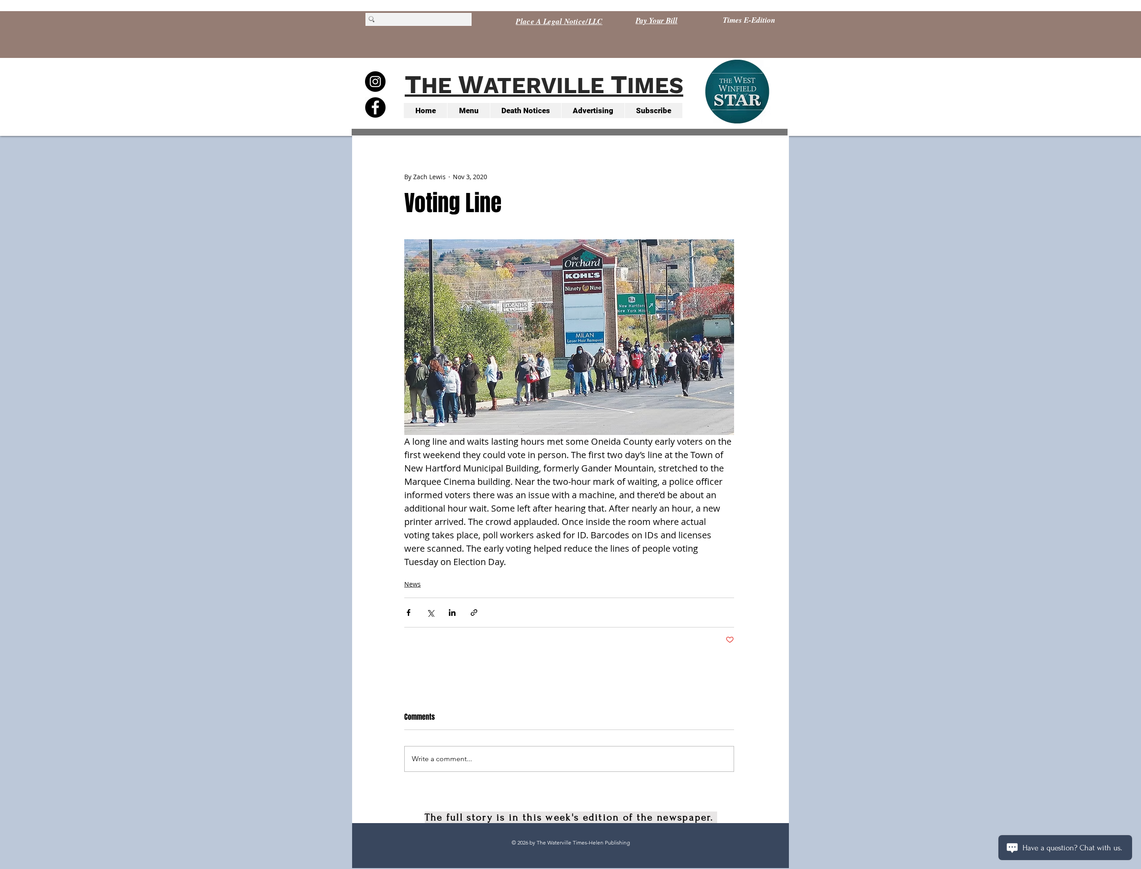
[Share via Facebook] (408, 612)
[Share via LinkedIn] (452, 612)
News (412, 584)
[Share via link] (474, 612)
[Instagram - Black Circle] (375, 81)
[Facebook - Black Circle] (375, 107)
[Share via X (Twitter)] (430, 612)
